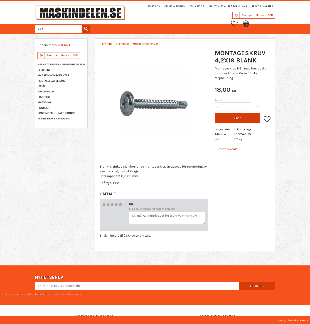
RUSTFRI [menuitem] (44, 97)
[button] (236, 23)
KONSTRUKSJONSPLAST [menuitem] (55, 118)
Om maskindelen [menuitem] (174, 6)
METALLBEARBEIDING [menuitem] (52, 80)
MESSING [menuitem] (45, 102)
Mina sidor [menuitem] (197, 6)
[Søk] (86, 29)
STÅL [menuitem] (42, 86)
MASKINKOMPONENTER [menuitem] (54, 75)
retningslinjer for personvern (67, 294)
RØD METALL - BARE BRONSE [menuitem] (57, 113)
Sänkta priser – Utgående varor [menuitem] (62, 64)
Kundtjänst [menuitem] (216, 6)
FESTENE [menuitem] (45, 70)
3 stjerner (112, 204)
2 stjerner (108, 204)
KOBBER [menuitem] (44, 107)
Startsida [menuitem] (154, 6)
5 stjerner (120, 204)
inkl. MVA (63, 45)
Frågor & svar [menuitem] (237, 6)
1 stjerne (104, 204)
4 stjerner (116, 204)
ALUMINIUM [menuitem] (46, 91)
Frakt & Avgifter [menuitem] (262, 6)
